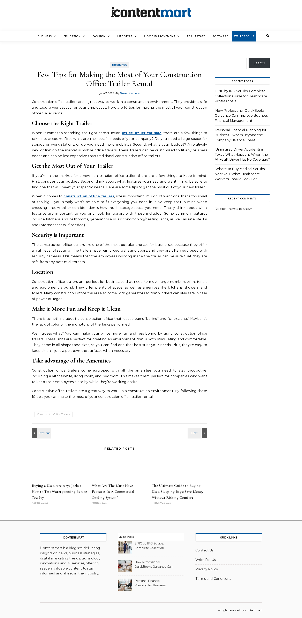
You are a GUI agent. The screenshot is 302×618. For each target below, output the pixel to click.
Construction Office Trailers (53, 414)
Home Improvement (159, 36)
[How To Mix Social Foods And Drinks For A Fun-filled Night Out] (198, 433)
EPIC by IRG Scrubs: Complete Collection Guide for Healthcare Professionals (241, 96)
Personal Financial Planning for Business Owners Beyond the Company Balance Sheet (240, 135)
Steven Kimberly (130, 93)
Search (259, 63)
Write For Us (244, 36)
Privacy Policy (206, 569)
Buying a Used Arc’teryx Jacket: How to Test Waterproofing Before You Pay (59, 491)
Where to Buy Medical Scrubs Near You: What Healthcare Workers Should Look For (240, 174)
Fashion (99, 36)
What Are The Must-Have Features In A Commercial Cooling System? (113, 491)
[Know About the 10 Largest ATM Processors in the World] (41, 433)
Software (220, 36)
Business (45, 36)
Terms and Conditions (213, 579)
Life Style (125, 36)
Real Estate (196, 36)
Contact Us (204, 550)
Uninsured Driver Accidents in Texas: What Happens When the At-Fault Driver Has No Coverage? (242, 154)
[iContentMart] (151, 14)
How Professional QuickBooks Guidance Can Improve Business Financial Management (241, 116)
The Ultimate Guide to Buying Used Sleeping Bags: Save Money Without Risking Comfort (177, 491)
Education (72, 36)
